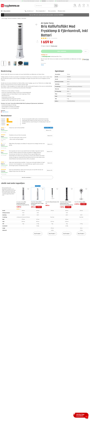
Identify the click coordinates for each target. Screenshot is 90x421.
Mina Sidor (79, 6)
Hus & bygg (4, 18)
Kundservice (75, 6)
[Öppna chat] (86, 417)
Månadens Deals (61, 11)
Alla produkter (6, 11)
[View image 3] (14, 63)
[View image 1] (3, 63)
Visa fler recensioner (26, 177)
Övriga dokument (5, 111)
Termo (42, 64)
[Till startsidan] (10, 5)
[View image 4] (20, 63)
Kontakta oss (30, 11)
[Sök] (56, 5)
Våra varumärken (52, 11)
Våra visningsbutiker (40, 11)
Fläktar (19, 18)
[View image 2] (9, 63)
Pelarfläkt (24, 18)
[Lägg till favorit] (36, 25)
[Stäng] (74, 413)
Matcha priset (54, 46)
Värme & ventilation (12, 18)
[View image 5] (26, 63)
